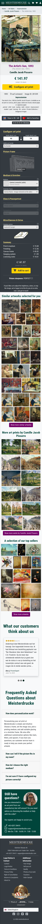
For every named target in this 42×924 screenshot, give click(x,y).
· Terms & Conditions (10, 869)
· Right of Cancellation (11, 875)
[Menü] (2, 3)
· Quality (25, 869)
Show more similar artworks (21, 425)
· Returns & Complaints (11, 878)
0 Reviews (25, 123)
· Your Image (27, 864)
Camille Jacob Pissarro (11, 11)
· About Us (7, 880)
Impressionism (22, 9)
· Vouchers (26, 875)
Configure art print (22, 86)
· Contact (6, 864)
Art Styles (11, 9)
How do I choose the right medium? (17, 767)
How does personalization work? (20, 713)
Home (4, 9)
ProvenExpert (14, 671)
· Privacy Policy (8, 872)
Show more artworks (21, 614)
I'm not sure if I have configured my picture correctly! (21, 778)
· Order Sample (27, 878)
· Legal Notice (8, 866)
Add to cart (22, 270)
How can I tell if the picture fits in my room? (20, 755)
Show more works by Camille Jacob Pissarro (21, 533)
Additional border (8, 143)
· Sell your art (27, 866)
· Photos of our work (29, 872)
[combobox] (21, 146)
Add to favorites (32, 118)
